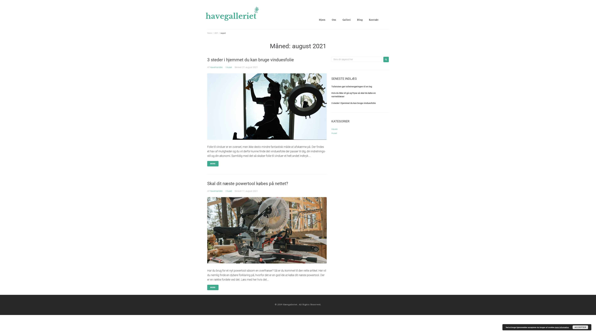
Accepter (580, 327)
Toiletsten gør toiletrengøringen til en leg (351, 86)
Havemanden (216, 67)
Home (209, 33)
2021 (216, 33)
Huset (229, 67)
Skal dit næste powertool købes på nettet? (247, 183)
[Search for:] (356, 59)
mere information (562, 327)
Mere (212, 164)
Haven (334, 129)
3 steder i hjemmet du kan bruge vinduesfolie (250, 59)
